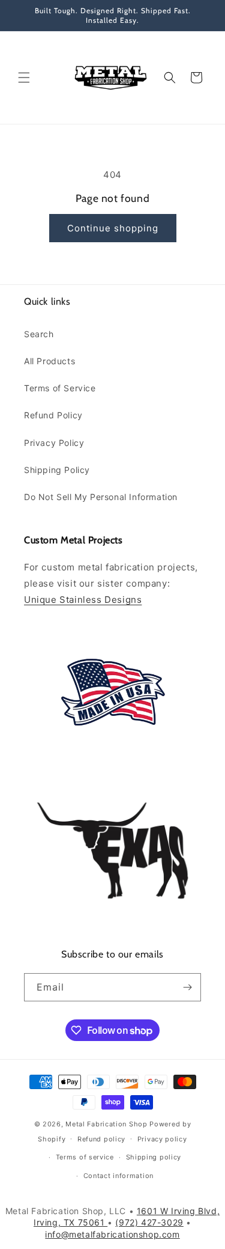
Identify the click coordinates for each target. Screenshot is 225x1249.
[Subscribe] (187, 987)
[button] (24, 77)
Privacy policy (162, 1139)
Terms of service (85, 1157)
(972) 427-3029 (149, 1222)
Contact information (118, 1175)
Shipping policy (154, 1157)
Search (39, 334)
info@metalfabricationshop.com (112, 1234)
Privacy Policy (54, 443)
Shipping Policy (57, 470)
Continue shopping (112, 228)
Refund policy (101, 1139)
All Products (49, 361)
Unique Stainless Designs (83, 599)
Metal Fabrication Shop (106, 1124)
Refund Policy (53, 415)
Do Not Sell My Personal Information (101, 497)
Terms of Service (60, 388)
